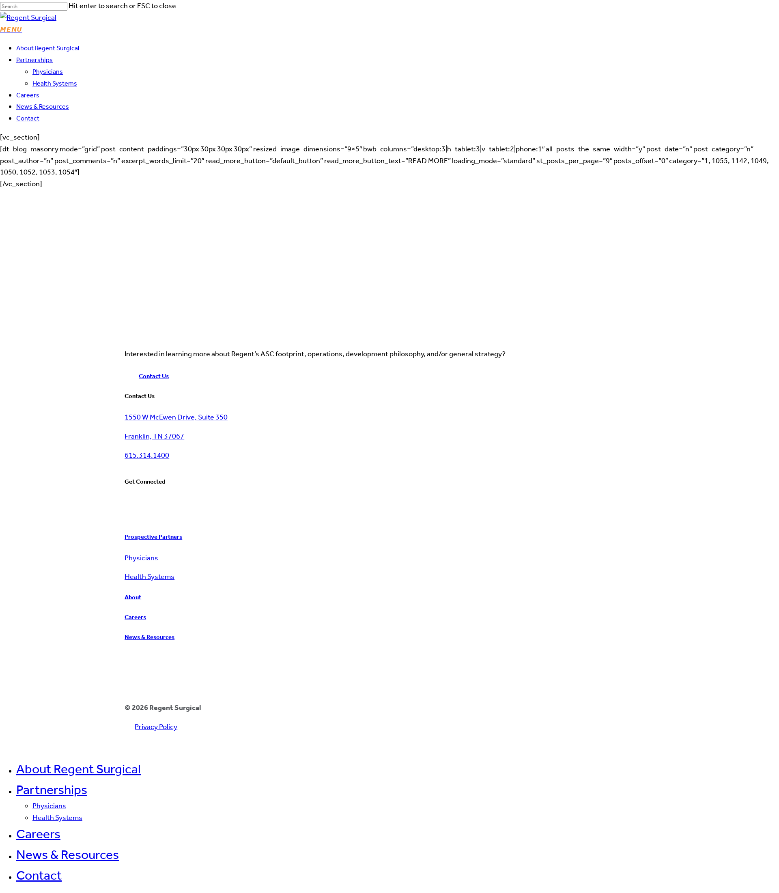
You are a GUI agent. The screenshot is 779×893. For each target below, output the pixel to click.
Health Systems (57, 817)
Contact (39, 875)
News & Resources (67, 854)
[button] (11, 29)
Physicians (49, 805)
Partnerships (51, 789)
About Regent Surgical (78, 769)
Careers (38, 833)
